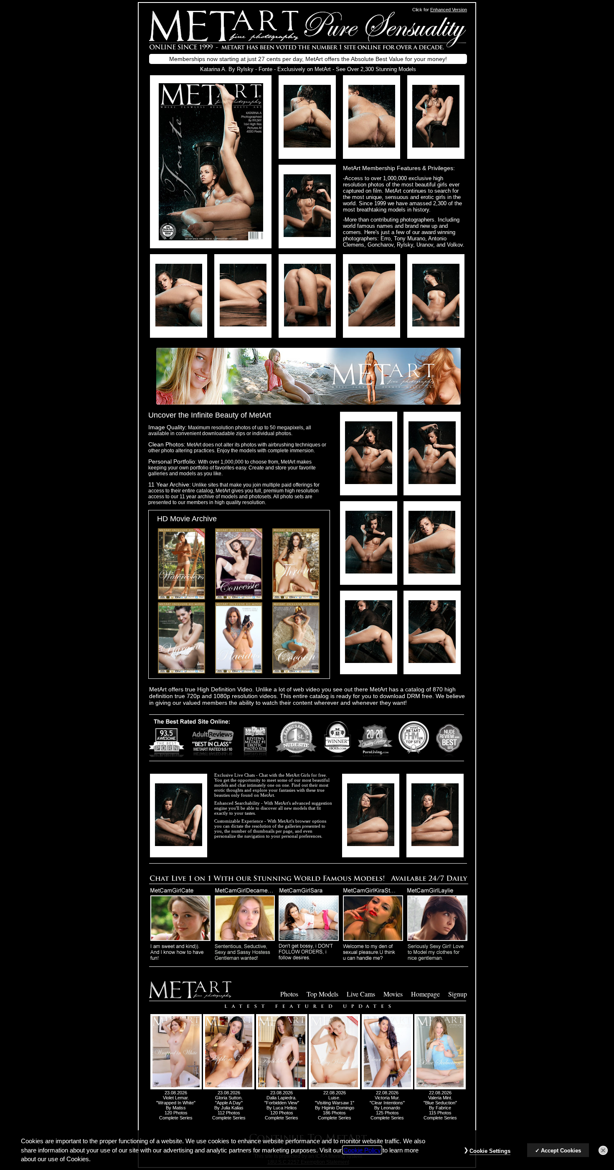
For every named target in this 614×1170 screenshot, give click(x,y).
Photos (289, 993)
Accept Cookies (561, 1150)
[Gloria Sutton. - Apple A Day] (228, 1087)
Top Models (322, 993)
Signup (457, 993)
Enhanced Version (448, 9)
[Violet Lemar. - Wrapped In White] (176, 1087)
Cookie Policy (362, 1150)
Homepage (425, 993)
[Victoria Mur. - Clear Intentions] (387, 1087)
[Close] (603, 1150)
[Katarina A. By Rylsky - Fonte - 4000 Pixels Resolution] (307, 145)
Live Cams (361, 993)
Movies (393, 993)
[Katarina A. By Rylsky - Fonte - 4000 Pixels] (211, 238)
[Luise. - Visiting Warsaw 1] (334, 1087)
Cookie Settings (489, 1151)
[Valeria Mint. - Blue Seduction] (440, 1087)
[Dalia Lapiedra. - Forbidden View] (281, 1087)
